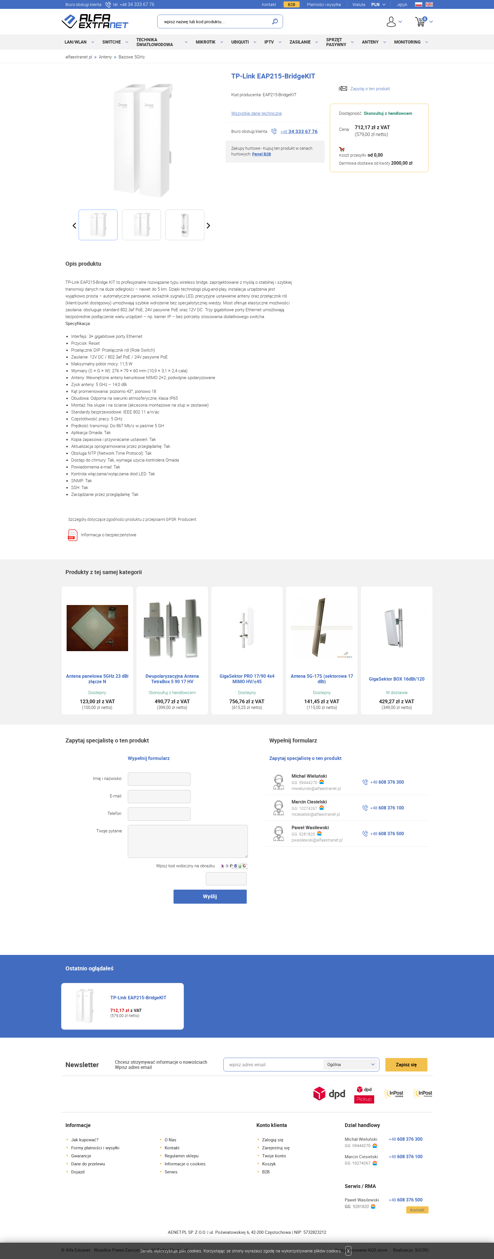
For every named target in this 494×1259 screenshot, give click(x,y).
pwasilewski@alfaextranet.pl (317, 840)
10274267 (308, 808)
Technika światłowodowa (154, 42)
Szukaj (275, 21)
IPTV (269, 42)
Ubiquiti (240, 42)
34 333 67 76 (137, 4)
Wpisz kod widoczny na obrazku (185, 865)
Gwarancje (81, 1155)
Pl (418, 4)
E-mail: (116, 796)
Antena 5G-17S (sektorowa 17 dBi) (322, 678)
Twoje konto (274, 1155)
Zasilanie (300, 42)
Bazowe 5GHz (132, 57)
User (394, 21)
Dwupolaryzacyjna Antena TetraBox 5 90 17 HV (172, 678)
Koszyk (419, 15)
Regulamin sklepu (181, 1155)
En (429, 4)
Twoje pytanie (109, 831)
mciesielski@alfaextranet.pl (316, 814)
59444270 (308, 782)
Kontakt (269, 4)
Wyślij (210, 896)
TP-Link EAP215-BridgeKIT (138, 997)
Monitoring (407, 42)
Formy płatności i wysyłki (95, 1147)
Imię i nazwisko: (107, 778)
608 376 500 (387, 833)
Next (208, 225)
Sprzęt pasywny (336, 42)
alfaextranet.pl (78, 57)
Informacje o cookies (185, 1164)
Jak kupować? (84, 1139)
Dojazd (77, 1172)
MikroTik (206, 42)
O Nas (170, 1139)
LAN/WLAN (76, 42)
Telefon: (114, 813)
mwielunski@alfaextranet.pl (316, 788)
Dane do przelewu (88, 1164)
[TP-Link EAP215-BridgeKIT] (141, 140)
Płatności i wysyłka (324, 4)
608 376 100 (387, 808)
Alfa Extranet (95, 21)
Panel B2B (261, 154)
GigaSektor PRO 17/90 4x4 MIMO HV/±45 (247, 678)
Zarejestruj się (276, 1147)
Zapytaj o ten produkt (370, 88)
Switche (111, 42)
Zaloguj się (272, 1139)
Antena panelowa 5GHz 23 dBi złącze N (97, 678)
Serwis (171, 1172)
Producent (187, 519)
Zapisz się (406, 1064)
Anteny (370, 42)
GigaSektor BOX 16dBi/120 (397, 679)
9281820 (307, 834)
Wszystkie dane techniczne (256, 113)
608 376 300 (387, 782)
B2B (291, 4)
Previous (74, 225)
